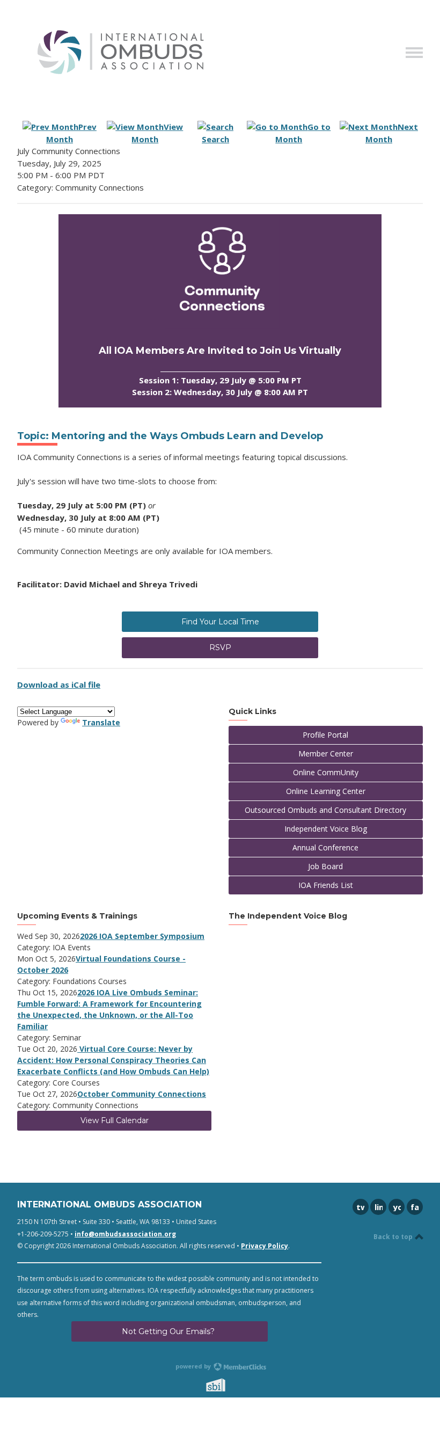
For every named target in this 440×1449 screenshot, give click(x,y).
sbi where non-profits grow (229, 1385)
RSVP (220, 647)
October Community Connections (141, 1094)
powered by (193, 1366)
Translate (101, 722)
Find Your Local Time (220, 622)
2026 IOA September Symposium (142, 936)
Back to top (393, 1236)
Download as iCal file (58, 684)
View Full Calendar (114, 1120)
